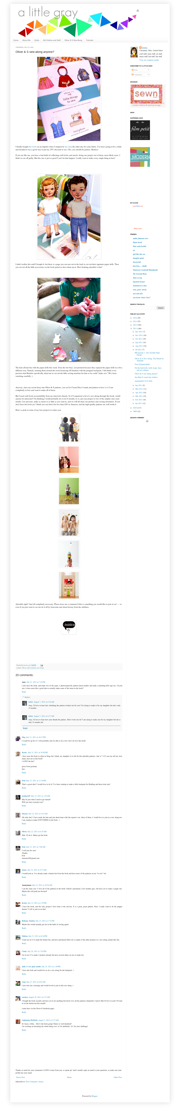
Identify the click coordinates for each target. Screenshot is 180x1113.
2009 (135, 411)
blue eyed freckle (139, 246)
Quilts (36, 40)
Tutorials (89, 40)
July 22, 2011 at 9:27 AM (36, 870)
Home (15, 40)
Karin (24, 752)
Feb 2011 (139, 399)
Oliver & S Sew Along (73, 40)
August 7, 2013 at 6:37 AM (44, 716)
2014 (135, 318)
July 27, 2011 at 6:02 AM (35, 982)
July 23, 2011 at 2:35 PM (37, 903)
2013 (135, 321)
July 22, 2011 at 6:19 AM (37, 831)
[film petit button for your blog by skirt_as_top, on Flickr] (140, 139)
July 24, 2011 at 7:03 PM (37, 951)
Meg (23, 737)
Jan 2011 (138, 403)
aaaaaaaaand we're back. (144, 381)
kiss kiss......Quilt (140, 266)
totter (30, 701)
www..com (138, 206)
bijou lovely (137, 242)
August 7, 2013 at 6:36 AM (44, 702)
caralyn (25, 997)
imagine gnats (138, 258)
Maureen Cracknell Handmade (145, 269)
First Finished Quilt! (142, 364)
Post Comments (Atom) (34, 1081)
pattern (33, 668)
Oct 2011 (139, 339)
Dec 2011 (139, 331)
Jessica (144, 47)
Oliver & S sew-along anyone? (146, 373)
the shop (68, 146)
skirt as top (137, 277)
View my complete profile (149, 60)
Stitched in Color (140, 285)
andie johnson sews (140, 238)
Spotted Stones (139, 281)
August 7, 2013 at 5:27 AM (48, 1020)
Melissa (25, 936)
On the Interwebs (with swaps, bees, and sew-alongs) (148, 369)
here (106, 387)
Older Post (118, 1077)
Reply (24, 691)
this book (33, 146)
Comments (137, 74)
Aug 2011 (139, 346)
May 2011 (139, 389)
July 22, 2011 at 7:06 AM (35, 847)
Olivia (24, 831)
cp (134, 250)
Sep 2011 (139, 342)
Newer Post (20, 1077)
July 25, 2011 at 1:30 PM (51, 966)
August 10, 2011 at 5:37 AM (39, 997)
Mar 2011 (139, 396)
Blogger (94, 1096)
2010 (135, 408)
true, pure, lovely (140, 289)
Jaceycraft (137, 262)
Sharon (25, 813)
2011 (135, 328)
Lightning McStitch (30, 1020)
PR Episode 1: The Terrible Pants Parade (147, 353)
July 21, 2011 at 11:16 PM (36, 780)
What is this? (138, 228)
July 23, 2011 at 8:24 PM (37, 936)
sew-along (40, 668)
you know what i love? (141, 297)
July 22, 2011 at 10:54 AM (42, 885)
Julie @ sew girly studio (31, 966)
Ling (24, 981)
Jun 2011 (139, 385)
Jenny (24, 869)
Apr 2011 (139, 392)
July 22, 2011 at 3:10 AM (40, 796)
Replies (27, 697)
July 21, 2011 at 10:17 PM (36, 737)
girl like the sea (139, 254)
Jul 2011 (138, 349)
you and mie (138, 293)
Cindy (24, 951)
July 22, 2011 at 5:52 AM (37, 813)
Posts (135, 70)
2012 (135, 325)
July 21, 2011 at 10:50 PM (38, 752)
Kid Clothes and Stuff (52, 40)
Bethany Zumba (28, 920)
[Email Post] (41, 665)
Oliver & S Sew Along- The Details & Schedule (149, 359)
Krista (24, 903)
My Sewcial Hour (140, 273)
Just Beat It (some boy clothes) (146, 377)
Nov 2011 (139, 335)
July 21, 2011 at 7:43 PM (35, 682)
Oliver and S (26, 668)
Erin (23, 780)
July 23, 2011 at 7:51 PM (45, 921)
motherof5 (26, 795)
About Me (26, 40)
